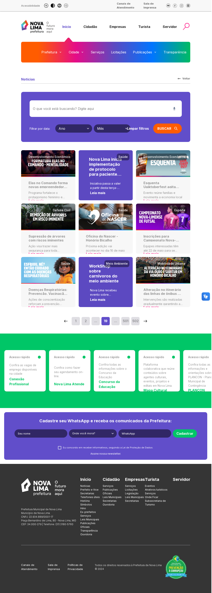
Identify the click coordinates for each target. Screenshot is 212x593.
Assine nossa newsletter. (105, 453)
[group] (66, 27)
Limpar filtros (138, 128)
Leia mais (97, 193)
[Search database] (66, 321)
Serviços (97, 52)
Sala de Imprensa (54, 567)
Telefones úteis (90, 497)
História (85, 500)
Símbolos (86, 504)
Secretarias (87, 493)
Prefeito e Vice (89, 489)
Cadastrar (184, 433)
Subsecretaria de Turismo (155, 502)
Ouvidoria (200, 52)
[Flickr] (188, 6)
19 (105, 321)
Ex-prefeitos (88, 512)
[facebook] (175, 6)
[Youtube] (168, 6)
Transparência (175, 52)
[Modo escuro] (53, 6)
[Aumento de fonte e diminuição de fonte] (46, 6)
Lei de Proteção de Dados (137, 447)
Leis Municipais (89, 519)
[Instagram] (181, 6)
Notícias (85, 485)
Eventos (150, 485)
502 (135, 321)
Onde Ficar (151, 497)
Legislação (132, 493)
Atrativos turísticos (156, 489)
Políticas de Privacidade (75, 567)
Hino (83, 508)
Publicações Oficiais (87, 525)
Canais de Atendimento (29, 567)
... (95, 321)
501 (125, 321)
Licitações (118, 52)
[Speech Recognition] (174, 108)
